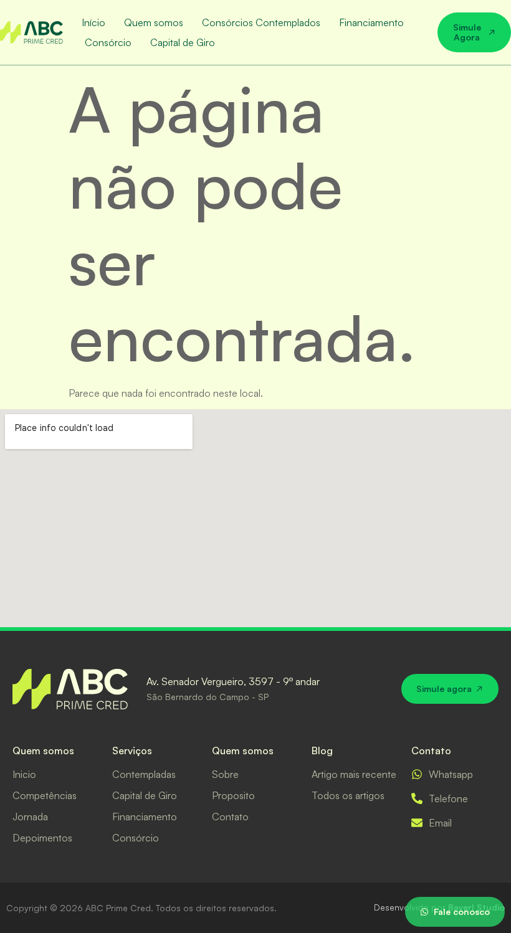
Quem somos (153, 22)
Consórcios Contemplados (261, 22)
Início (93, 22)
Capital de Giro (182, 42)
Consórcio (108, 42)
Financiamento (371, 22)
